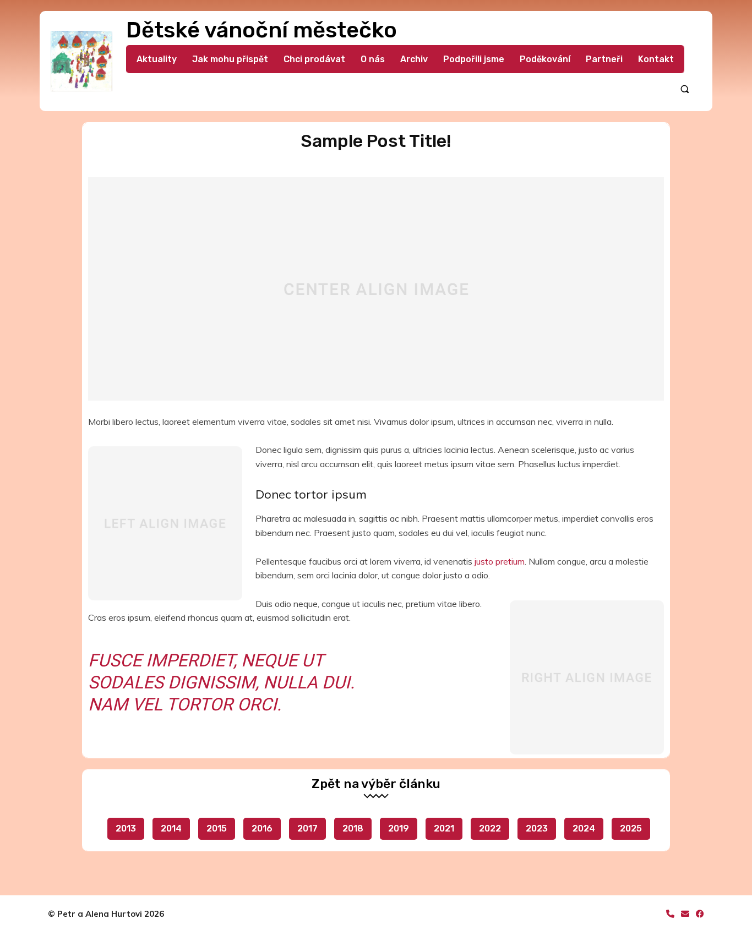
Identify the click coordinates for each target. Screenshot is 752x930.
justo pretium (500, 561)
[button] (685, 89)
